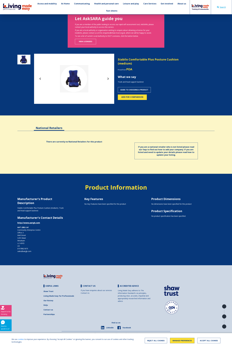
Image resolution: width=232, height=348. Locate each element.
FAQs (46, 305)
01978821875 (22, 248)
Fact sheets (111, 10)
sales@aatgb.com (24, 251)
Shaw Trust (48, 291)
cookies (21, 339)
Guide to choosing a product (134, 90)
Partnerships (49, 314)
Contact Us (85, 293)
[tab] (49, 126)
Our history (48, 300)
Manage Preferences (182, 340)
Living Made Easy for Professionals (59, 296)
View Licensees (85, 41)
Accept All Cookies (209, 340)
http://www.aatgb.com (28, 222)
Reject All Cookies (156, 340)
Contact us (48, 310)
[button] (40, 78)
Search (223, 7)
